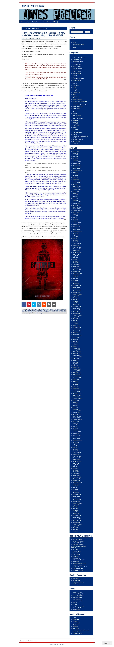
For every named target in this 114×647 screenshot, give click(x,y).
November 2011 (77, 458)
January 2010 (76, 496)
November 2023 (77, 207)
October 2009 (76, 501)
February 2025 (77, 181)
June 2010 (75, 487)
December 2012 (77, 435)
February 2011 (77, 473)
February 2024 (77, 202)
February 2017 (77, 348)
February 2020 (77, 285)
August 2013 (76, 421)
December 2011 (77, 456)
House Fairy (76, 97)
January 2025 (76, 182)
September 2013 (77, 419)
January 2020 (76, 287)
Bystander (34, 309)
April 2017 (75, 344)
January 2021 (76, 266)
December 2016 (77, 351)
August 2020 (76, 275)
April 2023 (75, 219)
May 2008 (75, 531)
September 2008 (77, 524)
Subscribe (107, 643)
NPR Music (76, 628)
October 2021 (76, 250)
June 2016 (75, 362)
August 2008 (76, 525)
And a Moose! (76, 63)
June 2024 (75, 195)
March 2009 (76, 513)
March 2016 (76, 367)
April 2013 (75, 428)
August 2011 (76, 463)
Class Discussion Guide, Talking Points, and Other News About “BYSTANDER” (43, 34)
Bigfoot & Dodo (77, 71)
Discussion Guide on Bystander (55, 310)
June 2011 (75, 466)
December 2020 (77, 268)
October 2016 (76, 355)
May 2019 (75, 301)
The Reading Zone (78, 568)
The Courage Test (77, 132)
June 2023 (75, 215)
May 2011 (75, 468)
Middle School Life (77, 106)
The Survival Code (78, 138)
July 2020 (75, 276)
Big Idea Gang (76, 70)
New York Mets (77, 115)
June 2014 (75, 404)
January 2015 (76, 391)
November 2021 (77, 249)
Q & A (89, 6)
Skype (74, 131)
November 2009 (77, 499)
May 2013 (75, 426)
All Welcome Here (77, 59)
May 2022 (75, 238)
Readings (75, 122)
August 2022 (76, 233)
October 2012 (76, 438)
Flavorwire (75, 621)
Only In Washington (78, 118)
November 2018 (77, 311)
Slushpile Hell (76, 580)
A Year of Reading (77, 542)
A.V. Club (75, 617)
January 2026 (76, 163)
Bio (53, 6)
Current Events (77, 80)
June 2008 (75, 529)
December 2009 (77, 498)
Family (74, 87)
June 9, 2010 (25, 38)
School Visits (76, 125)
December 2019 (77, 289)
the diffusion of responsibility (51, 311)
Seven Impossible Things (79, 563)
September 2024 (77, 189)
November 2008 (77, 520)
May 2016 (75, 364)
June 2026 (75, 155)
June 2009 (75, 508)
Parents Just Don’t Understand (81, 630)
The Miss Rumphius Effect (80, 566)
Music (74, 111)
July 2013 (75, 423)
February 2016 (77, 369)
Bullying (29, 309)
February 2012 (77, 452)
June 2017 (75, 341)
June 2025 (75, 174)
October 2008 (76, 522)
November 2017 (77, 332)
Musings (75, 113)
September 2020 (77, 273)
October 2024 (76, 188)
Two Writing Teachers (78, 570)
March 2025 (76, 179)
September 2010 (77, 482)
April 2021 (75, 261)
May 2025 (75, 175)
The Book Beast (77, 631)
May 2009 (75, 510)
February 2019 (77, 306)
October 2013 (76, 418)
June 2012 (75, 445)
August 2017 (76, 337)
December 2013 (77, 414)
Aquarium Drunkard (78, 595)
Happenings (76, 96)
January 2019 (76, 308)
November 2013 (77, 416)
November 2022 (77, 228)
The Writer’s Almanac (78, 582)
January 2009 (76, 517)
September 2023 (77, 210)
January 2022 (76, 245)
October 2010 (76, 480)
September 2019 (77, 294)
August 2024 (76, 191)
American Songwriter (78, 594)
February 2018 (77, 327)
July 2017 (75, 339)
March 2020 (76, 283)
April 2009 (75, 512)
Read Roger (76, 561)
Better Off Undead (77, 68)
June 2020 (75, 278)
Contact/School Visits (69, 6)
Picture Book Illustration (79, 559)
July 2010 (75, 485)
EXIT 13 (75, 84)
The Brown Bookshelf (78, 565)
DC (73, 82)
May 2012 (75, 447)
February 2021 (77, 264)
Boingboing (76, 619)
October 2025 (76, 168)
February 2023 (77, 222)
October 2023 (76, 209)
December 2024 (77, 184)
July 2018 (75, 318)
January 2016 (76, 370)
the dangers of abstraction (37, 311)
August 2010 (76, 484)
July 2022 (75, 235)
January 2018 (76, 329)
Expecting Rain (77, 599)
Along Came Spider (78, 61)
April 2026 (75, 158)
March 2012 (76, 451)
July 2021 (75, 256)
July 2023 (75, 214)
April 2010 (75, 491)
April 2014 (75, 407)
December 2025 (77, 165)
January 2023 (76, 224)
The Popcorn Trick (77, 633)
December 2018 (77, 310)
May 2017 (75, 343)
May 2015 (75, 384)
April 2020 (75, 282)
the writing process (78, 139)
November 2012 (77, 437)
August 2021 (76, 254)
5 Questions (76, 56)
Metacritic (75, 626)
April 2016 (75, 365)
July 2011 (75, 465)
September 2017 (77, 336)
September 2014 (77, 398)
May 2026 (75, 156)
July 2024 (75, 193)
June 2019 (75, 299)
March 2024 (76, 200)
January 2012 (76, 454)
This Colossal (76, 583)
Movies (75, 110)
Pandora (75, 602)
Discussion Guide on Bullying (40, 310)
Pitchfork (75, 604)
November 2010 (77, 478)
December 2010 (77, 477)
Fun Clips (75, 90)
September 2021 (77, 252)
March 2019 (76, 304)
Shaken (75, 127)
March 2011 (76, 471)
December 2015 (77, 372)
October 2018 (76, 313)
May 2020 (75, 280)
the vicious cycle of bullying (36, 313)
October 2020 (76, 271)
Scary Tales (76, 124)
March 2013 (76, 430)
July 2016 (75, 360)
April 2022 (75, 240)
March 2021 (76, 262)
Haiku (74, 94)
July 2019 (75, 297)
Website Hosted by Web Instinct (57, 644)
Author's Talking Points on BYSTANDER (50, 309)
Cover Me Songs (77, 597)
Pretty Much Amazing (78, 606)
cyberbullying (29, 310)
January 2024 (76, 203)
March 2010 (76, 492)
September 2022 (77, 231)
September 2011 (77, 461)
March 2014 (76, 409)
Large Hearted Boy (78, 600)
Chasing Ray (76, 553)
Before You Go (77, 66)
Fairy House (76, 85)
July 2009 (75, 506)
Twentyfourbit (76, 609)
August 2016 (76, 358)
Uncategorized (76, 141)
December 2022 (77, 226)
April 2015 (75, 386)
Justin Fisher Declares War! (80, 104)
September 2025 (77, 170)
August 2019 (76, 296)
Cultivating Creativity (78, 78)
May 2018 (75, 322)
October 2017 (76, 334)
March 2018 (76, 325)
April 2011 (75, 470)
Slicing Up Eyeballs (78, 607)
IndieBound (76, 556)
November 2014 (77, 395)
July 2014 (75, 402)
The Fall (75, 134)
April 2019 (75, 303)
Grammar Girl (76, 623)
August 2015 (76, 379)
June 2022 (75, 236)
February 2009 (77, 515)
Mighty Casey (76, 108)
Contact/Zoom (36, 21)
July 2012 (75, 444)
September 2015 (77, 377)
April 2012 (75, 449)
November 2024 (77, 186)
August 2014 (76, 400)
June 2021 (75, 257)
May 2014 (75, 405)
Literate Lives (76, 558)
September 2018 (77, 315)
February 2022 (77, 243)
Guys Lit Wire (76, 554)
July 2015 (75, 381)
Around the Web (77, 64)
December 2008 (77, 519)
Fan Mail (75, 89)
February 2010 (77, 494)
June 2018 (75, 320)
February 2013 (77, 431)
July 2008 (75, 527)
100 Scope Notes (77, 539)
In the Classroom (77, 99)
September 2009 (77, 503)
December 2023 (77, 205)
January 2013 (76, 433)
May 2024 (75, 196)
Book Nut (75, 549)
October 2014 (76, 397)
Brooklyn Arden (77, 551)
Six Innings (76, 129)
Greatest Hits (76, 92)
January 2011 (76, 475)
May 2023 (75, 217)
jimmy (30, 38)
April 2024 (75, 198)
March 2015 (76, 388)
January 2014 (76, 412)
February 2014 (77, 411)
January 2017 (76, 350)
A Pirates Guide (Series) (79, 57)
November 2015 (77, 374)
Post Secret (76, 578)
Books (58, 6)
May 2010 (75, 489)
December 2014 (77, 393)
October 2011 (76, 459)
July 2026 (75, 153)
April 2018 (75, 323)
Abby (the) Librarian (78, 544)
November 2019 (77, 290)
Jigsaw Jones (81, 6)
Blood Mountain (77, 73)
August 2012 (76, 442)
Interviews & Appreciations (80, 101)
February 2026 (77, 161)
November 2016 (77, 353)
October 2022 (76, 229)
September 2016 (77, 357)
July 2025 (75, 172)
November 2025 (77, 167)
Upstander (75, 143)
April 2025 (75, 177)
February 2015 (77, 390)
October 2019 (76, 292)
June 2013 (75, 424)
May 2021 (75, 259)
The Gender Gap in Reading (80, 136)
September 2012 (77, 440)
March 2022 (76, 242)
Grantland (75, 624)
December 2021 (77, 247)
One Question (76, 117)
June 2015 (75, 383)
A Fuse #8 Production (78, 541)
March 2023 (76, 221)
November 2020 (77, 269)
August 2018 (76, 316)
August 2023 (76, 212)
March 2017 (76, 346)
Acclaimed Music (77, 592)
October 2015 (76, 376)
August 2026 (76, 151)
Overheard (75, 120)
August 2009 (76, 505)
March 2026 (76, 160)
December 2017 (77, 330)
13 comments (36, 38)
